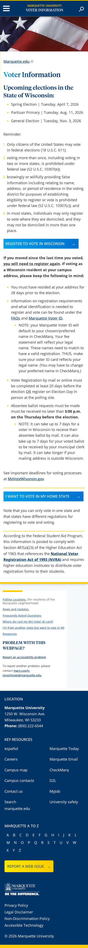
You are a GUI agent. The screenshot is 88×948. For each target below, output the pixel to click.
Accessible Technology (24, 925)
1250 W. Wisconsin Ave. (25, 713)
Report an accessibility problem (24, 657)
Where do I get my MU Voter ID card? (28, 622)
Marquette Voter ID (45, 318)
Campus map (16, 769)
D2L (53, 780)
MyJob (55, 791)
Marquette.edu (16, 61)
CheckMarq (59, 769)
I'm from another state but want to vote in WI (33, 628)
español (11, 748)
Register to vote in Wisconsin (35, 243)
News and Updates (16, 609)
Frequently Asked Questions (22, 615)
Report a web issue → (29, 866)
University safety (64, 801)
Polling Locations (15, 599)
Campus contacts (19, 780)
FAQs (15, 318)
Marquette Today (64, 748)
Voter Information (44, 10)
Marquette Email (64, 759)
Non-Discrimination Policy (27, 918)
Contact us (14, 791)
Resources (10, 634)
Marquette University (44, 6)
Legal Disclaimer (19, 912)
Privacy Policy (16, 905)
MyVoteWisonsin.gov (26, 478)
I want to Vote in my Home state (37, 496)
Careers (11, 759)
